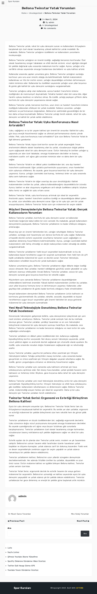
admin (51, 22)
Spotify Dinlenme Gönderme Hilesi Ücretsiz (27, 561)
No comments (50, 28)
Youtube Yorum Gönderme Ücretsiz (23, 570)
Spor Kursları (13, 1)
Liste (10, 548)
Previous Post (17, 521)
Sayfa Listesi (13, 552)
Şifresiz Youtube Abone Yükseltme (23, 557)
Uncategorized (35, 13)
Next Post (82, 521)
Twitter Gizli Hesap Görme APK (21, 566)
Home (24, 13)
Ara (9, 528)
